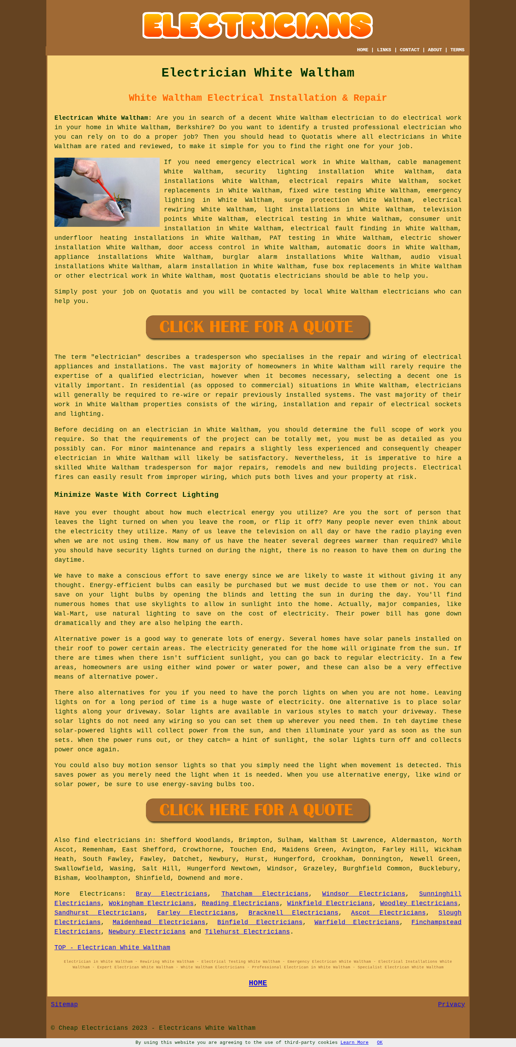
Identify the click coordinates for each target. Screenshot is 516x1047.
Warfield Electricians (357, 922)
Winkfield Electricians (329, 903)
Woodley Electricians (419, 903)
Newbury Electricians (147, 931)
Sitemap (64, 1004)
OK (380, 1042)
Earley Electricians (196, 912)
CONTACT (409, 50)
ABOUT (435, 50)
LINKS (384, 50)
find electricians (107, 840)
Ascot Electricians (388, 912)
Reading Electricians (240, 903)
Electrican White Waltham (101, 117)
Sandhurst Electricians (99, 912)
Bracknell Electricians (293, 912)
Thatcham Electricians (265, 893)
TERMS (457, 50)
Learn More (354, 1042)
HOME (362, 50)
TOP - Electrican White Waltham (112, 947)
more (232, 878)
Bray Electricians (171, 893)
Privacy (451, 1004)
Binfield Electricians (260, 922)
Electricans (101, 893)
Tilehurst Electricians (247, 931)
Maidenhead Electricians (159, 922)
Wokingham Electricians (151, 903)
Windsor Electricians (363, 893)
